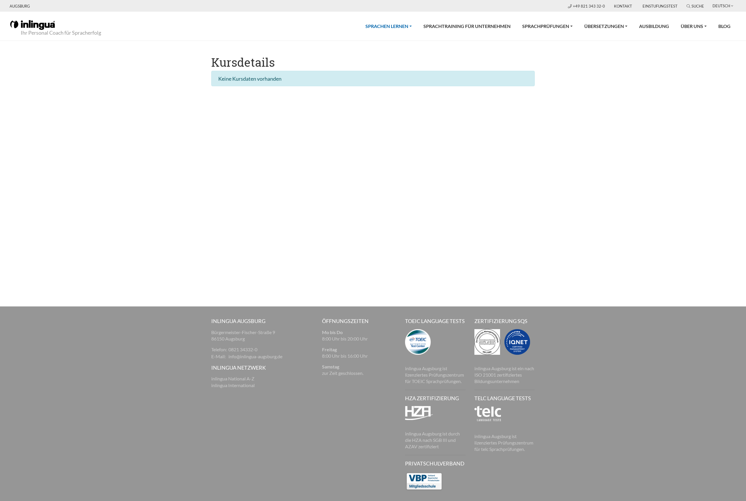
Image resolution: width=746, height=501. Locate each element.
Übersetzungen (604, 26)
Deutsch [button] (721, 5)
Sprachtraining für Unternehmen (467, 26)
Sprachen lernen (391, 26)
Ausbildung (654, 26)
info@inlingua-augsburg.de (255, 356)
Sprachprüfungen (545, 26)
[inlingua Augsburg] (32, 24)
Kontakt (623, 6)
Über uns (692, 26)
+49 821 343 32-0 (589, 6)
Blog (724, 26)
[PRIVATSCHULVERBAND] (424, 480)
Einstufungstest (660, 6)
